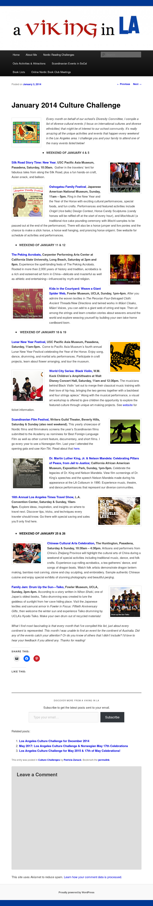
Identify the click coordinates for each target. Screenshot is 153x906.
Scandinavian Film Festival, (30, 419)
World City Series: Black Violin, (71, 371)
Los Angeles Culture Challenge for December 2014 (54, 741)
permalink (104, 760)
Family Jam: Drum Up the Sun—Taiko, (38, 587)
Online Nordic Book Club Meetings (51, 72)
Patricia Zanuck (72, 760)
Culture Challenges (49, 760)
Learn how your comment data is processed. (93, 877)
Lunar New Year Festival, (29, 342)
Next (137, 84)
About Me (31, 55)
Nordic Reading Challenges (58, 55)
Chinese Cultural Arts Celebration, (71, 543)
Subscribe (112, 717)
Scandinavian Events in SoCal (69, 63)
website (128, 405)
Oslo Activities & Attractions (29, 63)
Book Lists (19, 72)
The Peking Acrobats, (26, 254)
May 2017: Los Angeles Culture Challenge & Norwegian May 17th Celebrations (73, 746)
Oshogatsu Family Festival (67, 186)
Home (16, 55)
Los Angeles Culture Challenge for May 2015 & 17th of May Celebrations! (69, 750)
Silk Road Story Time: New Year (34, 162)
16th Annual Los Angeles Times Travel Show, (43, 497)
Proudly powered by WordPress (76, 892)
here (76, 448)
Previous (123, 84)
